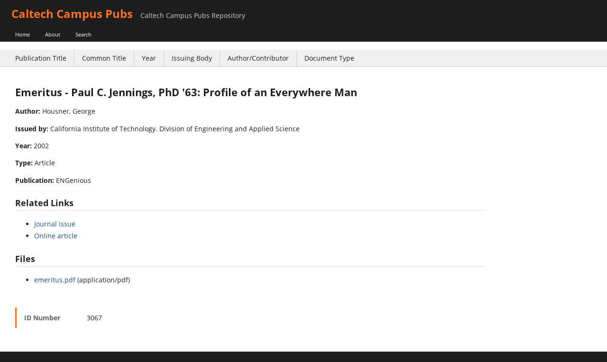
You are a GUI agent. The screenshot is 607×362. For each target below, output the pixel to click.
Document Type (329, 58)
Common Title (104, 58)
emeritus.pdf (54, 279)
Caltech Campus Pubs (72, 13)
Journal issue (54, 223)
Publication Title (40, 58)
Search (83, 34)
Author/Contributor (258, 58)
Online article (55, 235)
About (52, 34)
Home (22, 34)
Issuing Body (192, 58)
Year (149, 58)
